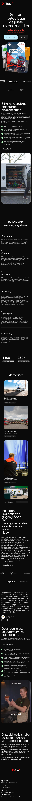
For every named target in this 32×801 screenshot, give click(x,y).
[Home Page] (7, 3)
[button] (29, 3)
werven (10, 638)
